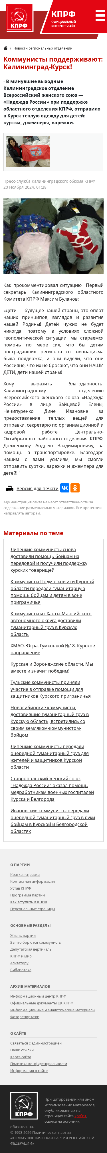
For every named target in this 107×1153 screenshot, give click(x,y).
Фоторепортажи (24, 1016)
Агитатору (19, 962)
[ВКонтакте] (64, 487)
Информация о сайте (29, 1070)
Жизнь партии (23, 935)
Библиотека (20, 969)
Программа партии (27, 895)
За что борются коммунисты (36, 942)
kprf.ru (80, 1115)
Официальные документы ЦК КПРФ (41, 1003)
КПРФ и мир (21, 956)
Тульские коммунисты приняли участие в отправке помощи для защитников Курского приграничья (51, 689)
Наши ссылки (22, 1050)
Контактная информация (32, 881)
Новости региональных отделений (42, 48)
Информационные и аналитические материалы (52, 1009)
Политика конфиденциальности (38, 1063)
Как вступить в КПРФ (28, 901)
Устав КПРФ (20, 888)
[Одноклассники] (75, 487)
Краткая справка (25, 874)
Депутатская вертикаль (31, 949)
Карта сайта (20, 1056)
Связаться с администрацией (36, 1043)
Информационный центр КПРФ (38, 996)
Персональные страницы (32, 908)
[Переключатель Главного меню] (99, 15)
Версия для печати (37, 488)
